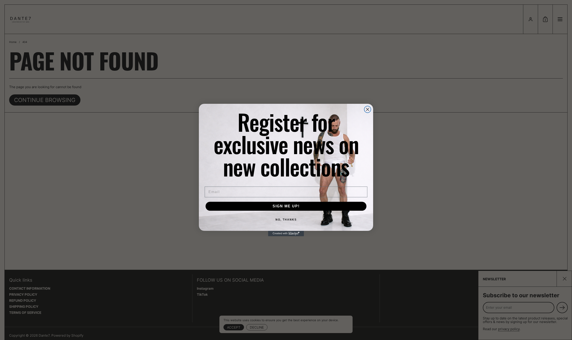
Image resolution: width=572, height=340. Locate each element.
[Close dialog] (367, 109)
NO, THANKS (286, 219)
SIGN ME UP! (286, 206)
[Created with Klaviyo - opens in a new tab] (286, 233)
